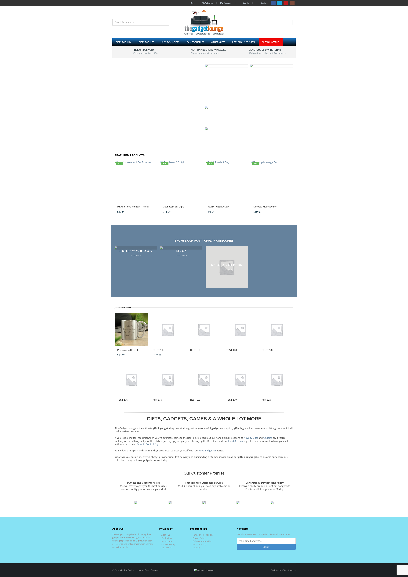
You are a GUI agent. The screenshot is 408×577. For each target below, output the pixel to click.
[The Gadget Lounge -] (204, 22)
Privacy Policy (199, 538)
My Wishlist (207, 3)
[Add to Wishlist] (153, 206)
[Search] (164, 22)
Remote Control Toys (148, 444)
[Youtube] (286, 3)
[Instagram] (292, 3)
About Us (165, 534)
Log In (246, 3)
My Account (226, 3)
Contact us (166, 538)
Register (264, 3)
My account (167, 541)
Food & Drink (235, 441)
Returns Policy (199, 544)
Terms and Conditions (203, 534)
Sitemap (196, 547)
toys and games (207, 450)
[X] (279, 3)
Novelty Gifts (251, 437)
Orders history (168, 544)
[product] (131, 329)
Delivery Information (202, 541)
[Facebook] (273, 3)
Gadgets (267, 437)
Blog (192, 3)
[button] (117, 502)
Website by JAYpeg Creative (283, 570)
